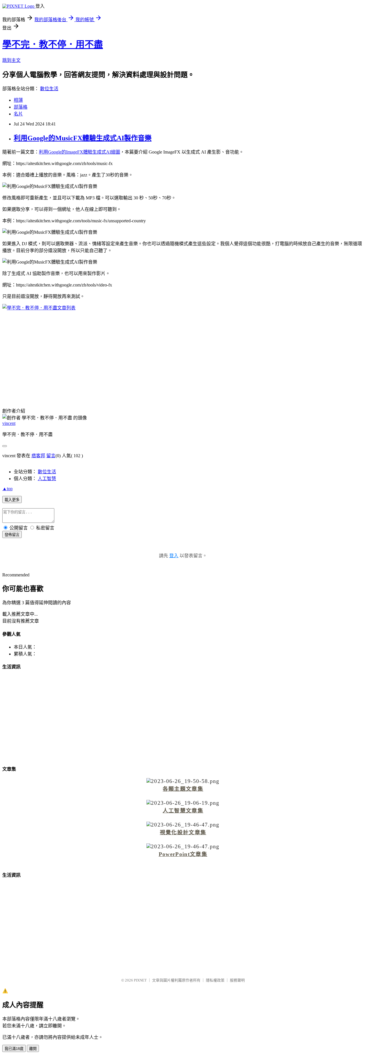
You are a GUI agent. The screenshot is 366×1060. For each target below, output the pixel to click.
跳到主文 (11, 60)
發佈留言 (12, 535)
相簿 (18, 100)
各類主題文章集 (183, 789)
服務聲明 (237, 980)
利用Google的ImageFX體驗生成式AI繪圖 (79, 152)
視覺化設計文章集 (183, 832)
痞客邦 (38, 455)
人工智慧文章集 (183, 811)
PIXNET (140, 980)
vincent (8, 423)
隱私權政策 (215, 980)
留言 (50, 455)
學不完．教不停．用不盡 (52, 44)
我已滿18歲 (14, 1049)
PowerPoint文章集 (183, 854)
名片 (18, 113)
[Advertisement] (183, 355)
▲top (7, 488)
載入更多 (12, 500)
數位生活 (49, 88)
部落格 (20, 107)
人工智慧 (47, 478)
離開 (33, 1049)
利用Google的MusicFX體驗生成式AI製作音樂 (83, 138)
